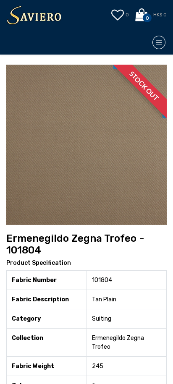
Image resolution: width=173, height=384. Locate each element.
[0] (142, 15)
